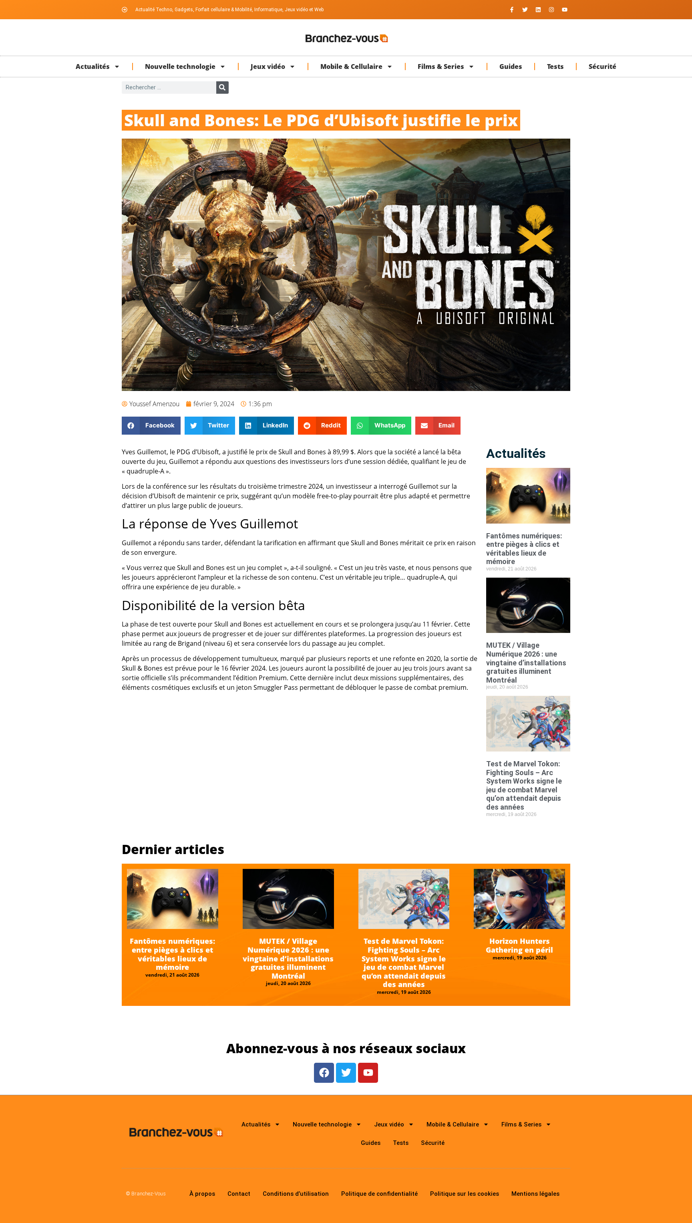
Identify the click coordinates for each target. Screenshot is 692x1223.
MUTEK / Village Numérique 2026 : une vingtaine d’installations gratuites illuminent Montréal (526, 662)
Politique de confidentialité (379, 1193)
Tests (555, 66)
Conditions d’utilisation (296, 1193)
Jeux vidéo (268, 66)
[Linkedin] (538, 9)
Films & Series (441, 66)
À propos (202, 1193)
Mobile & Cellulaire (351, 66)
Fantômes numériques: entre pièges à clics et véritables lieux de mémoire (524, 549)
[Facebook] (324, 1073)
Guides (510, 66)
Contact (238, 1193)
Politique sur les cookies (464, 1193)
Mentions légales (535, 1193)
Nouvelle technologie (180, 66)
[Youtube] (564, 9)
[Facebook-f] (511, 9)
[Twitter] (525, 9)
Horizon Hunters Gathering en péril (519, 945)
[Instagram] (551, 9)
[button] (151, 426)
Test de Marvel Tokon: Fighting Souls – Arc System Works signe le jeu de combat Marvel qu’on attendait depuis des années (524, 785)
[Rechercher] (222, 87)
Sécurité (602, 66)
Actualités (93, 66)
